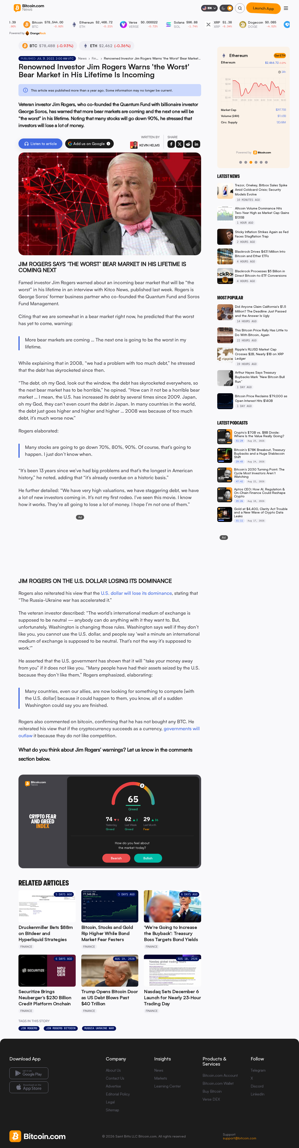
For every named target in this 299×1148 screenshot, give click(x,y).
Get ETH (279, 55)
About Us (113, 1070)
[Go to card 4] (256, 162)
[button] (108, 143)
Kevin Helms (149, 145)
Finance (95, 58)
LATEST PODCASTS (232, 423)
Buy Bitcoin (212, 1091)
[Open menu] (286, 8)
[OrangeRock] (35, 33)
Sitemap (112, 1110)
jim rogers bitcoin (60, 1028)
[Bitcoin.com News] (28, 8)
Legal (110, 1102)
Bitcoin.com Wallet (218, 1083)
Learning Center (167, 1086)
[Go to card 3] (250, 162)
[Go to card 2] (245, 162)
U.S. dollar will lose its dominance (136, 593)
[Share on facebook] (171, 144)
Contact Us (115, 1078)
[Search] (240, 8)
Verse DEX (211, 1099)
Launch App (263, 8)
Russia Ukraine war (99, 1028)
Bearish (116, 858)
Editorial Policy (118, 1094)
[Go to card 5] (261, 162)
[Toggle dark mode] (226, 8)
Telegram (258, 1070)
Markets (160, 1078)
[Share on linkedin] (196, 144)
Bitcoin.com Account (220, 1075)
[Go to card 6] (266, 162)
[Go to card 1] (240, 162)
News (82, 58)
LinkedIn (257, 1094)
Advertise (113, 1086)
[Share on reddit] (188, 144)
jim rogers (29, 1028)
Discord (257, 1086)
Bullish (148, 858)
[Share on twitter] (179, 144)
